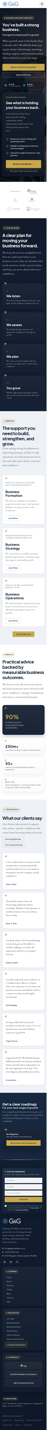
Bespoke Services (14, 1327)
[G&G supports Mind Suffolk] (23, 1365)
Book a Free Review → (23, 164)
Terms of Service (13, 1335)
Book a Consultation (17, 1345)
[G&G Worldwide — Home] (10, 4)
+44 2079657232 (12, 1252)
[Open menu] (42, 4)
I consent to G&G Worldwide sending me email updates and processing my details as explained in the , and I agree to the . (25, 1208)
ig (17, 1262)
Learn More (13, 518)
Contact (10, 1298)
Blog (8, 1293)
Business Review (13, 1323)
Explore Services (23, 75)
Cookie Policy (7, 1425)
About (9, 1281)
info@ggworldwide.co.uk (15, 1248)
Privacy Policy (35, 1208)
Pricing (9, 1289)
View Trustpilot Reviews (14, 845)
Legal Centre (7, 1420)
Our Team (10, 1319)
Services (10, 1285)
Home (9, 1277)
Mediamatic (27, 1425)
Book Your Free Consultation (23, 1143)
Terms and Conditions (21, 1210)
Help (8, 1302)
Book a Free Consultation (23, 67)
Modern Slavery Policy (15, 1339)
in (4, 1262)
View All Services (23, 634)
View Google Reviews (13, 839)
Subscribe (23, 1199)
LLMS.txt (18, 1425)
